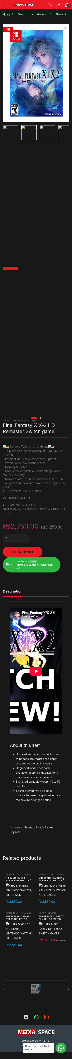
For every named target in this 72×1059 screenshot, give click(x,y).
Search (51, 4)
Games (41, 14)
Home (6, 14)
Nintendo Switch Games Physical (21, 420)
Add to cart (25, 551)
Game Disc (62, 14)
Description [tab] (12, 591)
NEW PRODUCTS (47, 913)
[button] (65, 28)
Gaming (22, 14)
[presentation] (68, 989)
